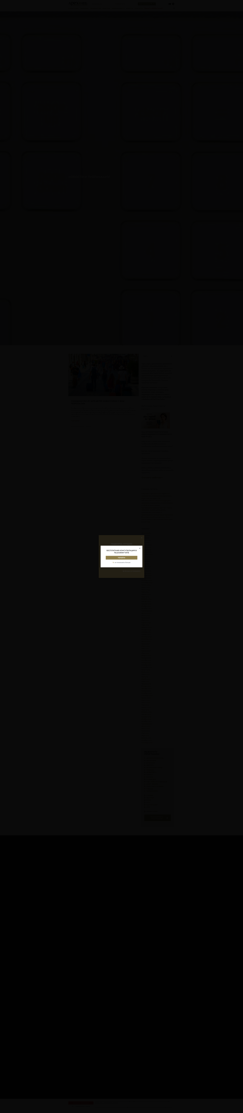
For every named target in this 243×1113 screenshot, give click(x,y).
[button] (139, 548)
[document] (121, 556)
